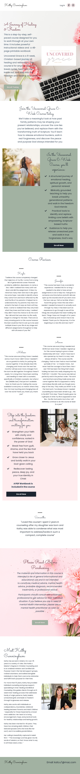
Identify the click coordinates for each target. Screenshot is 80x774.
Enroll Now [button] (59, 245)
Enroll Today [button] (13, 87)
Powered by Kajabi (70, 769)
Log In (62, 5)
